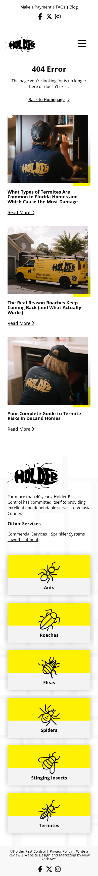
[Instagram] (58, 16)
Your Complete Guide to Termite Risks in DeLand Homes (44, 415)
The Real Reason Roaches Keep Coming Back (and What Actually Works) (44, 308)
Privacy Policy (61, 851)
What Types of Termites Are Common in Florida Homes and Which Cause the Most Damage (43, 197)
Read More (20, 212)
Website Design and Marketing (50, 855)
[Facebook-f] (40, 16)
